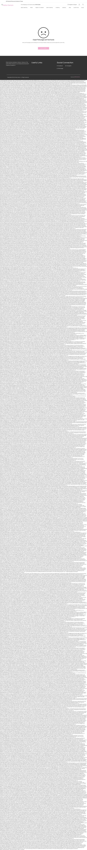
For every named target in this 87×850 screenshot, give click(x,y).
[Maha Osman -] (7, 5)
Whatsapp (60, 68)
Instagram (68, 65)
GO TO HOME (43, 48)
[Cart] (79, 4)
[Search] (83, 4)
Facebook (60, 65)
